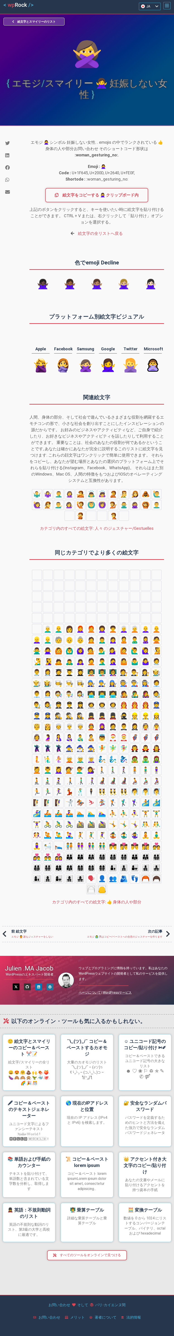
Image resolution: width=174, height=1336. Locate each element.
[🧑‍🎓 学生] (59, 672)
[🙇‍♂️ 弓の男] (91, 494)
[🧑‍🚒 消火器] (124, 705)
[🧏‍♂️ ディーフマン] (124, 494)
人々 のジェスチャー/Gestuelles (97, 528)
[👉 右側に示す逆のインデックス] (59, 586)
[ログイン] (38, 986)
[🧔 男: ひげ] (146, 618)
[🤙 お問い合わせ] (37, 586)
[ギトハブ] (27, 986)
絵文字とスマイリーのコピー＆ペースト (29, 1048)
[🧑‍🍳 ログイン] (59, 683)
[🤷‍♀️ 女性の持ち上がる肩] (48, 494)
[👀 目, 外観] (157, 607)
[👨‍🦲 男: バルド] (59, 629)
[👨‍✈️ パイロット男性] (70, 705)
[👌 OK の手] (91, 575)
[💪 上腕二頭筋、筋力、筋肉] (146, 596)
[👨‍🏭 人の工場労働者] (135, 683)
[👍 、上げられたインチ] (113, 586)
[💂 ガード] (91, 716)
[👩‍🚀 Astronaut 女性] (113, 705)
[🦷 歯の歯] (135, 607)
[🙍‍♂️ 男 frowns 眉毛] (91, 516)
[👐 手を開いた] (70, 596)
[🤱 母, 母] (59, 737)
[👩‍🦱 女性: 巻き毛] (102, 629)
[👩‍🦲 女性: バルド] (146, 629)
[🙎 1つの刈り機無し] (113, 516)
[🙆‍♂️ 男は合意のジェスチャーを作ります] (91, 505)
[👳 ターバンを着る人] (59, 727)
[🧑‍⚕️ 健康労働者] (157, 662)
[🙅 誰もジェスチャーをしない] (80, 516)
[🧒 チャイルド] (80, 618)
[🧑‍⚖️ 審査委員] (124, 672)
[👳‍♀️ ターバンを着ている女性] (80, 727)
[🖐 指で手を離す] (59, 575)
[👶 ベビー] (70, 618)
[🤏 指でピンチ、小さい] (113, 575)
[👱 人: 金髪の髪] (124, 618)
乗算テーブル (87, 1210)
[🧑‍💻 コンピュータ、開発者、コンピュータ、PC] (91, 694)
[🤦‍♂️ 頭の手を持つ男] (59, 494)
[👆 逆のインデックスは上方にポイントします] (70, 586)
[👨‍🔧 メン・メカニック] (102, 683)
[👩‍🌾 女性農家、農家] (48, 683)
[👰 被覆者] (146, 727)
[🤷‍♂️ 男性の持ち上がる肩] (37, 494)
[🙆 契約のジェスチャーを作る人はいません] (146, 505)
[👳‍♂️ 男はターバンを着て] (70, 727)
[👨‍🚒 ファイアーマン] (135, 705)
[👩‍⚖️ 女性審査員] (146, 672)
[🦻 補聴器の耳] (80, 607)
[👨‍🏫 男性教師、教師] (102, 672)
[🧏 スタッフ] (48, 505)
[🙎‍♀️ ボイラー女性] (70, 516)
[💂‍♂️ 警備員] (102, 716)
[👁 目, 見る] (37, 618)
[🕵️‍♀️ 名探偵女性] (80, 716)
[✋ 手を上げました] (70, 575)
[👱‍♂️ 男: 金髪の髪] (48, 640)
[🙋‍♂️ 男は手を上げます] (157, 494)
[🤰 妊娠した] (48, 737)
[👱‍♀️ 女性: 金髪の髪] (37, 640)
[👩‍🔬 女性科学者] (80, 694)
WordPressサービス (117, 992)
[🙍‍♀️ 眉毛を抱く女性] (102, 516)
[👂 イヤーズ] (70, 607)
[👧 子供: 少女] (102, 618)
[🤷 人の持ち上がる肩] (80, 494)
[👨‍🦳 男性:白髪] (48, 629)
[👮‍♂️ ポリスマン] (37, 716)
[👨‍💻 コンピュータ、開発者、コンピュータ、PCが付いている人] (102, 694)
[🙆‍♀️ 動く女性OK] (102, 505)
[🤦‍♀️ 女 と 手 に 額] (70, 494)
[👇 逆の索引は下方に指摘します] (91, 586)
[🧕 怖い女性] (102, 727)
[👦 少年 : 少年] (91, 618)
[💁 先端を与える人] (113, 505)
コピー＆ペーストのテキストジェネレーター (29, 1109)
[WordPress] (50, 986)
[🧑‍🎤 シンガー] (124, 694)
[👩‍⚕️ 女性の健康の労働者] (48, 672)
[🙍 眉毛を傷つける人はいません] (124, 516)
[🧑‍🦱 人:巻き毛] (113, 629)
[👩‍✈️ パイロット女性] (80, 705)
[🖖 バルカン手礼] (80, 575)
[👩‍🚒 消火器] (146, 705)
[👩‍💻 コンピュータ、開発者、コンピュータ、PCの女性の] (113, 694)
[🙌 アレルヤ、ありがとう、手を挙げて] (59, 596)
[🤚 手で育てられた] (48, 575)
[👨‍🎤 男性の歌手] (135, 694)
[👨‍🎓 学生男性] (70, 672)
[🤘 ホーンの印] (157, 575)
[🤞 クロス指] (135, 575)
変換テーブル (145, 1210)
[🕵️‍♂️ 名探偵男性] (70, 716)
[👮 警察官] (157, 705)
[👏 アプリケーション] (48, 596)
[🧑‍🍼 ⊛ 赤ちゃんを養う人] (91, 737)
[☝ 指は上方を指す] (102, 586)
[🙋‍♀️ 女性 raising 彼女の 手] (37, 505)
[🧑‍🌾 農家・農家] (157, 672)
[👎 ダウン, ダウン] (124, 586)
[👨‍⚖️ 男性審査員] (135, 672)
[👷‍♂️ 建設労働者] (146, 716)
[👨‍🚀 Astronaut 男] (102, 705)
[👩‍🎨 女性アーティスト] (48, 705)
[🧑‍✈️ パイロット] (59, 705)
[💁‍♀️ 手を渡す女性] (70, 505)
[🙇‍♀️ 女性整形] (102, 494)
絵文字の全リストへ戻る (100, 233)
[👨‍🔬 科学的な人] (70, 694)
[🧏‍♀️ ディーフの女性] (135, 494)
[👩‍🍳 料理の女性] (80, 683)
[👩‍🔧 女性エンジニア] (113, 683)
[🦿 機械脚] (37, 607)
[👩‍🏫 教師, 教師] (113, 672)
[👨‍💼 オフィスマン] (37, 694)
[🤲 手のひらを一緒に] (80, 596)
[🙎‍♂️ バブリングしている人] (157, 505)
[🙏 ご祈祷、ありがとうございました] (102, 596)
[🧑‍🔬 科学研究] (59, 694)
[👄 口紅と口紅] (59, 618)
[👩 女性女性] (70, 629)
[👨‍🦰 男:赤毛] (157, 618)
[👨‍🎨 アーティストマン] (37, 705)
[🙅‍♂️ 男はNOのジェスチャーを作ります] (124, 505)
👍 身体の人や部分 (96, 902)
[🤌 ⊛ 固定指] (102, 575)
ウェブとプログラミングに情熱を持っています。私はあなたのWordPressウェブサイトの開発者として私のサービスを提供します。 (123, 973)
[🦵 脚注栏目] (48, 607)
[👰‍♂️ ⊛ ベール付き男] (157, 727)
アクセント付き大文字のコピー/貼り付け (145, 1165)
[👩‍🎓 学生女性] (80, 672)
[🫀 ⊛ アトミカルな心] (113, 607)
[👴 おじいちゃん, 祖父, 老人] (70, 640)
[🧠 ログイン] (102, 607)
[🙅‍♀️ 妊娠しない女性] (135, 505)
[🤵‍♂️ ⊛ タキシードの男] (124, 727)
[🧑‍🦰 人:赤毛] (91, 629)
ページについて (90, 992)
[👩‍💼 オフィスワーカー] (48, 694)
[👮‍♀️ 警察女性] (48, 716)
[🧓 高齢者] (59, 640)
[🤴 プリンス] (37, 727)
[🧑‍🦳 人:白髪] (135, 629)
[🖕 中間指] (80, 586)
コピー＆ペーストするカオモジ (87, 1048)
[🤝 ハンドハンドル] (91, 596)
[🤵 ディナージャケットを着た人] (113, 727)
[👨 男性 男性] (135, 618)
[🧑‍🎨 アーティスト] (157, 694)
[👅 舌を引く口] (48, 618)
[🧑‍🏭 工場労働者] (124, 683)
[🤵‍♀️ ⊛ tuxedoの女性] (135, 727)
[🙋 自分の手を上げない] (80, 505)
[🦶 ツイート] (59, 607)
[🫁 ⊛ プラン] (124, 607)
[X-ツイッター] (16, 986)
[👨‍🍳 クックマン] (70, 683)
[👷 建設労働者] (135, 716)
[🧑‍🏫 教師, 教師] (91, 672)
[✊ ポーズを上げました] (135, 586)
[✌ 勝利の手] (124, 575)
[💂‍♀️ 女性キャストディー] (113, 716)
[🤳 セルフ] (135, 596)
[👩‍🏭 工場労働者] (146, 683)
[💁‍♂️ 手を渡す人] (59, 505)
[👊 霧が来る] (146, 586)
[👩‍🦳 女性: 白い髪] (124, 629)
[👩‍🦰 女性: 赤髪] (80, 629)
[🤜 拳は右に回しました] (37, 596)
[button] (167, 5)
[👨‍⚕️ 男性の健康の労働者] (37, 672)
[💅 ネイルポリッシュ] (124, 596)
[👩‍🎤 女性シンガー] (146, 694)
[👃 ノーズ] (91, 607)
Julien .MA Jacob (29, 968)
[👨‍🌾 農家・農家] (37, 683)
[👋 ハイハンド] (37, 575)
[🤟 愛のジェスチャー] (146, 575)
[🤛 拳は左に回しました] (157, 586)
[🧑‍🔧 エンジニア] (91, 683)
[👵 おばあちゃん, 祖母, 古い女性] (80, 640)
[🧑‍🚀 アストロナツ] (91, 705)
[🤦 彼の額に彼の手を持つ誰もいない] (113, 494)
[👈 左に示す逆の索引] (48, 586)
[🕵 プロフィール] (59, 716)
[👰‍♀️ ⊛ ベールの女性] (37, 737)
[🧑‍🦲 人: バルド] (157, 629)
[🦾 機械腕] (157, 596)
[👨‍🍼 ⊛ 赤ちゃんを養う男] (80, 737)
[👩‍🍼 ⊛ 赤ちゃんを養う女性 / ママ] (70, 737)
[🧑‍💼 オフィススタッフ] (157, 683)
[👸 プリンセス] (48, 727)
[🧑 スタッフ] (113, 618)
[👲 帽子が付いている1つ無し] (91, 727)
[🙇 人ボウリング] (146, 494)
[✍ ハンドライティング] (113, 596)
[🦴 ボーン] (146, 607)
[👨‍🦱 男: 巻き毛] (37, 629)
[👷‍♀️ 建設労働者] (157, 716)
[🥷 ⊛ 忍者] (124, 716)
